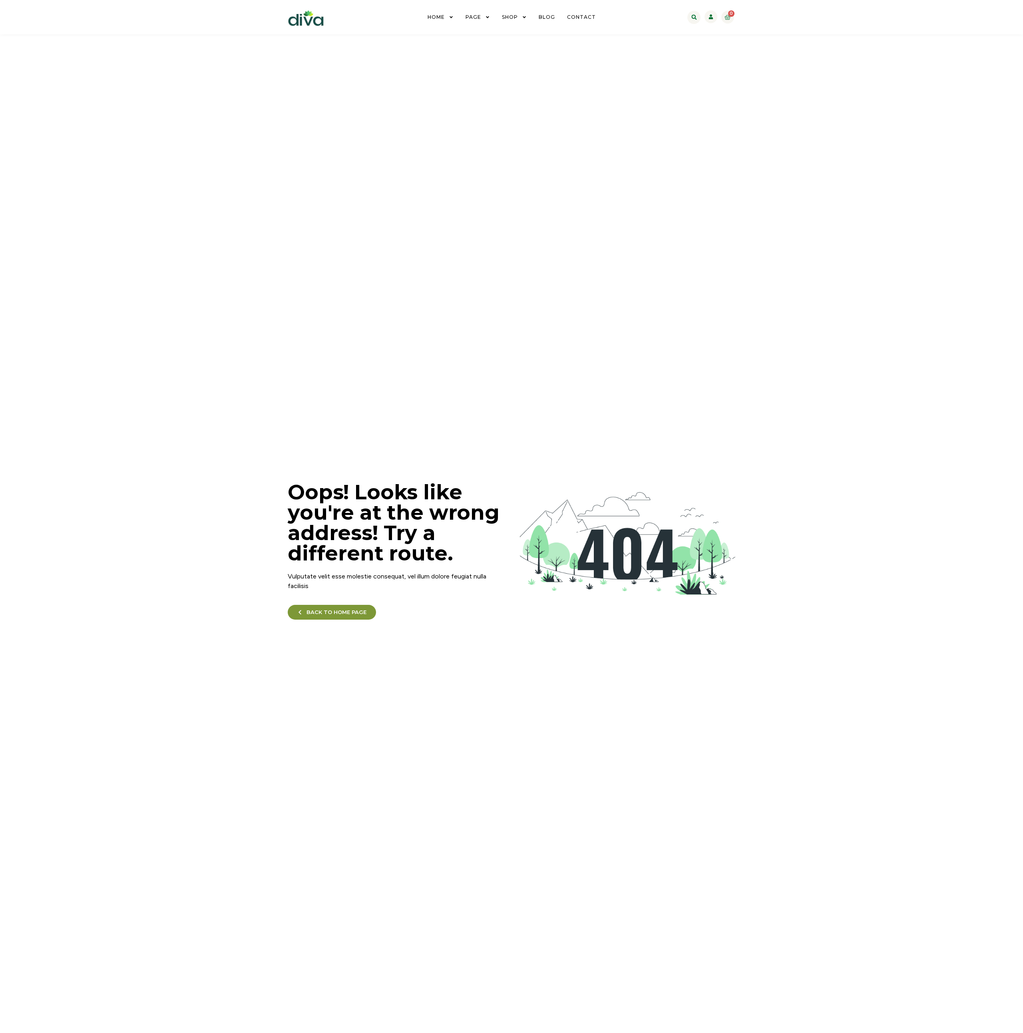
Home (436, 17)
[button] (694, 17)
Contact (581, 17)
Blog (547, 17)
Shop (510, 17)
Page (473, 17)
